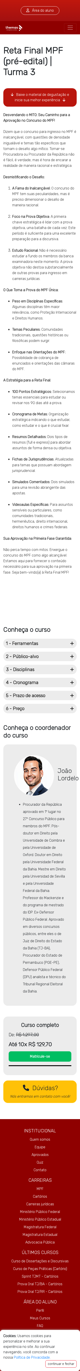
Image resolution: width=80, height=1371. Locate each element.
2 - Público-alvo (22, 656)
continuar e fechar (61, 1364)
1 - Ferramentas (22, 643)
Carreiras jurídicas (40, 1204)
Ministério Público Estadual (40, 1219)
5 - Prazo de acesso (25, 695)
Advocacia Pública (40, 1242)
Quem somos (40, 1139)
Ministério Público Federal (40, 1212)
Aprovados (40, 1155)
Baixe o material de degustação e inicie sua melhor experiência (42, 97)
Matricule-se (40, 1056)
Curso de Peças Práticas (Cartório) (40, 1269)
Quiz (40, 1162)
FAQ (40, 1326)
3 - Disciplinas (20, 669)
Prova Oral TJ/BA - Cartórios (40, 1284)
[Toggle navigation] (70, 27)
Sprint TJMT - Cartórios (40, 1276)
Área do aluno (42, 10)
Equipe (40, 1147)
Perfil (40, 1310)
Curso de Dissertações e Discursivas (40, 1261)
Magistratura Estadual (40, 1234)
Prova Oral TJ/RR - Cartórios (40, 1292)
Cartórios (40, 1196)
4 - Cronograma (22, 682)
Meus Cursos (40, 1318)
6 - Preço (15, 708)
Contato (40, 1170)
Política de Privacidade (32, 1357)
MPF (40, 1189)
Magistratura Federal (40, 1227)
